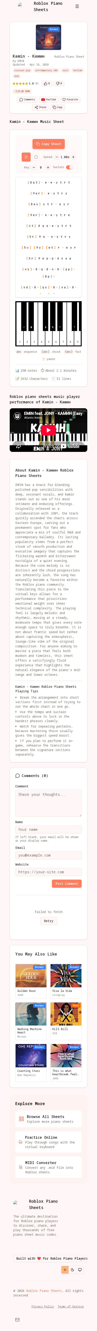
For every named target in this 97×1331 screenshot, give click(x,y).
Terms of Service (71, 1306)
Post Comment (66, 883)
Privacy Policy (43, 1306)
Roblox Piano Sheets (44, 1291)
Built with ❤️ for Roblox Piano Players (52, 1258)
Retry (48, 921)
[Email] (17, 1320)
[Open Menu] (77, 6)
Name (19, 822)
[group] (72, 1270)
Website (22, 864)
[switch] (69, 167)
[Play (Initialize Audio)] (26, 157)
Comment (21, 786)
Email (20, 847)
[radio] (65, 1270)
